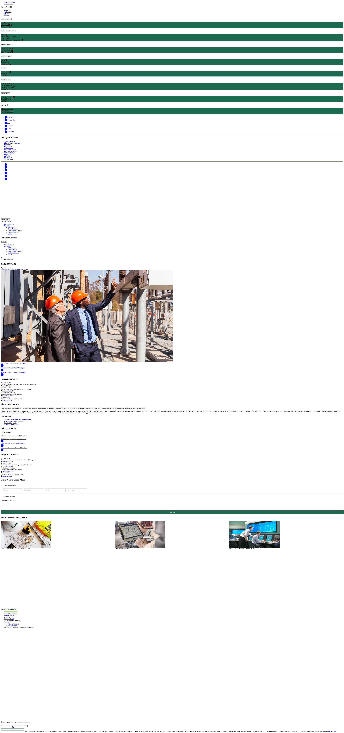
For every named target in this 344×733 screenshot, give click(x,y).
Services (3, 60)
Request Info (5, 27)
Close (3, 241)
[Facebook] (5, 164)
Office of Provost (6, 83)
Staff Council (5, 89)
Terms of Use (9, 619)
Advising (4, 35)
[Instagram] (5, 170)
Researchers (4, 93)
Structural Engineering (10, 423)
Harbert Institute (6, 99)
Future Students (5, 19)
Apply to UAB (5, 25)
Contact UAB (9, 615)
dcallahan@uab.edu (7, 391)
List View (7, 225)
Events (3, 75)
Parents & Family (6, 56)
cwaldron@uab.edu (7, 395)
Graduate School (6, 48)
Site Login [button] (7, 622)
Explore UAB (5, 219)
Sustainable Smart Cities (11, 424)
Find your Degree (6, 221)
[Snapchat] (5, 176)
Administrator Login (13, 624)
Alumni (3, 68)
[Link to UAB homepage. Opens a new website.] (16, 552)
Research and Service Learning (11, 40)
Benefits (3, 74)
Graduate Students (6, 44)
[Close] (10, 7)
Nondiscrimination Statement (8, 609)
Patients (3, 105)
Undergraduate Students (7, 31)
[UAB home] (172, 217)
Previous (2, 535)
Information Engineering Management (15, 421)
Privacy (7, 617)
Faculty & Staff (5, 79)
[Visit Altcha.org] (12, 728)
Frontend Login (12, 625)
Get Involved (5, 72)
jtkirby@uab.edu (7, 400)
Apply (12, 269)
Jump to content (8, 4)
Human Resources (7, 85)
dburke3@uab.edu (7, 386)
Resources (4, 62)
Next (341, 535)
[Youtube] (5, 173)
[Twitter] (5, 167)
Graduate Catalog (6, 50)
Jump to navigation (9, 2)
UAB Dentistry (6, 111)
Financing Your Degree (21, 269)
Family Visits (5, 64)
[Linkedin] (5, 179)
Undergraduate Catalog (8, 37)
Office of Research (7, 97)
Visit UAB (4, 23)
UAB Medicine (6, 109)
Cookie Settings (11, 613)
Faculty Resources (7, 87)
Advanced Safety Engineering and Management (17, 419)
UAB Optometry (6, 113)
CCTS (3, 101)
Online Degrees (6, 52)
